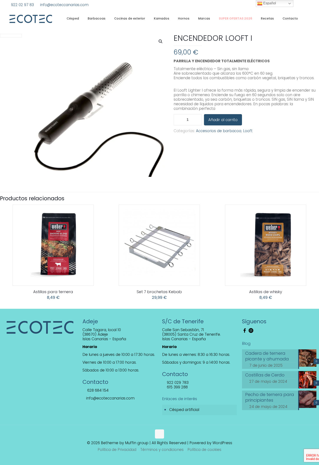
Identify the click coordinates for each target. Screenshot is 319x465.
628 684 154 (97, 390)
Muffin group (136, 442)
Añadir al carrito (223, 119)
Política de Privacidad (117, 449)
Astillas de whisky (265, 291)
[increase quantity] (197, 119)
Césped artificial (184, 409)
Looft (248, 130)
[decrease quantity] (178, 119)
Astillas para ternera (53, 291)
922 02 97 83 (22, 4)
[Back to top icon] (159, 434)
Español (269, 3)
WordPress (222, 442)
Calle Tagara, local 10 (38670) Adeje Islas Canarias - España (104, 334)
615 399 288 (177, 387)
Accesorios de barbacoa (218, 130)
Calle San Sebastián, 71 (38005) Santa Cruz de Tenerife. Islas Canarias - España (191, 334)
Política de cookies (204, 449)
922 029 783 (177, 382)
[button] (160, 41)
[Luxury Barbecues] (30, 18)
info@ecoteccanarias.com (64, 4)
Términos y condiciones (162, 449)
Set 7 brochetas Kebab (159, 291)
